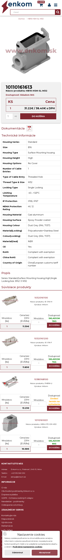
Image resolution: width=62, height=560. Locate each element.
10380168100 (41, 379)
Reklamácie (7, 526)
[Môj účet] (49, 5)
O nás (4, 487)
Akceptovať (44, 552)
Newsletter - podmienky (12, 501)
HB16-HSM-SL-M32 (36, 19)
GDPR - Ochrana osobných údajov (17, 498)
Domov (21, 19)
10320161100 (41, 297)
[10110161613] (31, 50)
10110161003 (41, 420)
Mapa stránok (7, 519)
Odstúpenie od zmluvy (12, 505)
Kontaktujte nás (8, 515)
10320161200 (41, 338)
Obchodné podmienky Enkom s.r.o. (18, 491)
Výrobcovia (6, 522)
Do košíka (38, 116)
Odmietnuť (17, 552)
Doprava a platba (9, 494)
